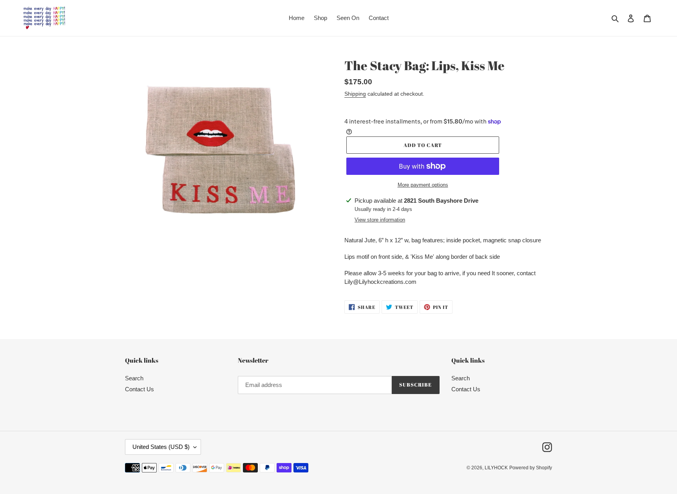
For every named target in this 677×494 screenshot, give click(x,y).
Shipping (355, 94)
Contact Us (139, 389)
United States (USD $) (161, 446)
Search (134, 378)
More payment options (423, 185)
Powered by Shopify (530, 467)
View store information (380, 220)
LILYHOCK (496, 467)
